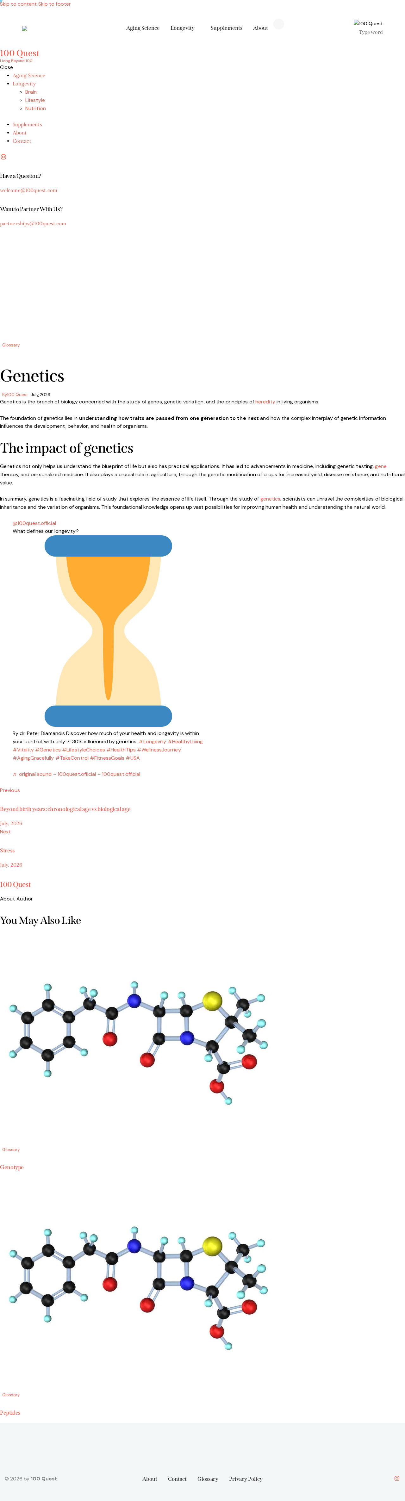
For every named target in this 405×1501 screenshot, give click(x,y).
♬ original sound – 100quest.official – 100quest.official (76, 774)
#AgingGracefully (33, 758)
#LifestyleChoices (83, 749)
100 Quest (15, 884)
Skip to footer (54, 4)
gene (380, 466)
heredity (265, 401)
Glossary (11, 345)
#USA (133, 758)
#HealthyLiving (185, 741)
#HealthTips (121, 749)
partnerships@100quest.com (33, 224)
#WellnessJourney (159, 749)
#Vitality (23, 749)
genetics (270, 498)
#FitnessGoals (107, 758)
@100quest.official (34, 523)
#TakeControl (72, 758)
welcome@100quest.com (28, 190)
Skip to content (18, 4)
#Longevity (152, 741)
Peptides (10, 1412)
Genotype (12, 1167)
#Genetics (48, 749)
